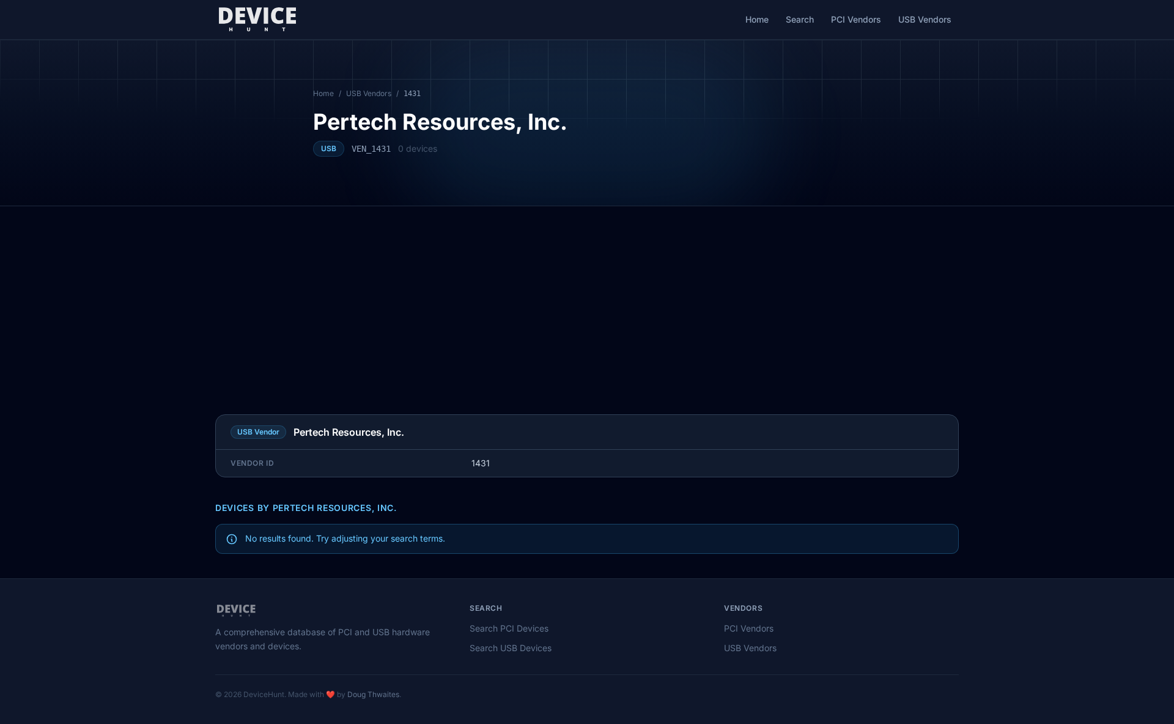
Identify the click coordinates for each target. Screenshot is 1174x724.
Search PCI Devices (509, 628)
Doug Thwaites (373, 694)
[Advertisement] (587, 298)
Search (800, 19)
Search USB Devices (511, 648)
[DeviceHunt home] (257, 19)
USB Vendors (924, 19)
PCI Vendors (856, 19)
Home (757, 19)
